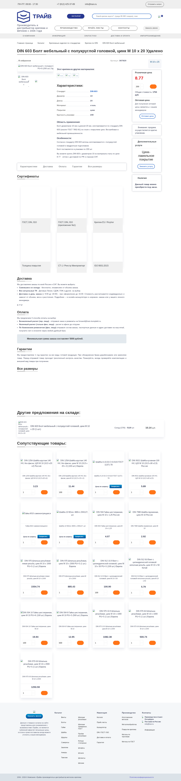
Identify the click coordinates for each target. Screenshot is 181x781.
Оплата (62, 166)
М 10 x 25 (154, 62)
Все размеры (95, 166)
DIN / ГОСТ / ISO (103, 732)
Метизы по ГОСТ (128, 742)
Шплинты (81, 758)
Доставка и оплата (104, 737)
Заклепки (64, 747)
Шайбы (64, 732)
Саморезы (65, 742)
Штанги (81, 753)
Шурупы (64, 737)
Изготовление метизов (127, 718)
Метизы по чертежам (126, 736)
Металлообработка (129, 724)
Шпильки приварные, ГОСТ (82, 727)
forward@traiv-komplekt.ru (90, 321)
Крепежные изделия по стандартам (64, 43)
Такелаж (64, 758)
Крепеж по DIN (91, 43)
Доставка (48, 166)
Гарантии (77, 166)
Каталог (41, 43)
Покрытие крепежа (129, 729)
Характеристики (28, 166)
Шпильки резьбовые (82, 718)
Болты (63, 722)
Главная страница (25, 43)
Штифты (81, 748)
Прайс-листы (102, 722)
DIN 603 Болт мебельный (114, 43)
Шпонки (81, 763)
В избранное (24, 61)
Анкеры (64, 752)
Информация (150, 730)
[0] (159, 16)
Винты (63, 717)
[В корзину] (153, 86)
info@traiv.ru (149, 724)
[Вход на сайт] (140, 4)
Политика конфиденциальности (142, 777)
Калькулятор (101, 727)
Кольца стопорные (82, 742)
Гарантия (100, 742)
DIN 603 (93, 91)
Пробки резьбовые (82, 735)
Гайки (63, 727)
